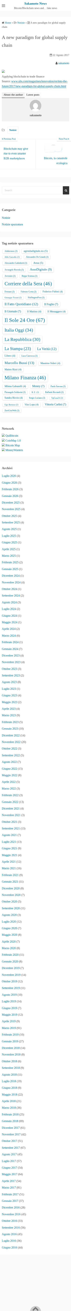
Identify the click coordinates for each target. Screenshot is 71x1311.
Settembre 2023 (11, 675)
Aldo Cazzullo (12, 257)
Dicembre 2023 (11, 655)
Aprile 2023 (9, 708)
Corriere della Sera (28, 283)
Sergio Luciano (37, 398)
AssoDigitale (41, 269)
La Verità (46, 349)
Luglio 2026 (9, 475)
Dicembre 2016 (11, 1207)
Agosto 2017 (9, 1154)
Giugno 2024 (9, 615)
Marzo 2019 (9, 1028)
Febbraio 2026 (10, 489)
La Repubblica (22, 339)
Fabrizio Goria (28, 291)
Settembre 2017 (11, 1147)
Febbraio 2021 (10, 875)
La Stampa (18, 348)
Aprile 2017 (9, 1181)
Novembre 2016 (11, 1214)
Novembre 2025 (11, 509)
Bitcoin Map (12, 445)
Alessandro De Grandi (37, 257)
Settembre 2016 (11, 1227)
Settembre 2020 (11, 908)
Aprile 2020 (9, 941)
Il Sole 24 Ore (25, 320)
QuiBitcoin (11, 435)
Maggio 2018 (9, 1094)
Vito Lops (32, 404)
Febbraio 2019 (10, 1034)
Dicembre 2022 (11, 735)
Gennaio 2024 (10, 648)
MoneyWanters (14, 450)
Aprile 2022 (9, 781)
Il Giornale (13, 311)
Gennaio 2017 (10, 1200)
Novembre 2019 (11, 974)
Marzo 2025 (9, 555)
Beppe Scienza (29, 276)
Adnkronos (11, 251)
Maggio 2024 (9, 622)
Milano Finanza (25, 377)
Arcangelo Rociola (14, 269)
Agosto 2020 (9, 914)
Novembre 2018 (11, 1054)
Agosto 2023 (9, 682)
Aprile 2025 (9, 549)
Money (38, 386)
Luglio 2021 (9, 841)
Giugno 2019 (9, 1008)
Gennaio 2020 (10, 961)
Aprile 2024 (9, 628)
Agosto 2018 (9, 1074)
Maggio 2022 (9, 775)
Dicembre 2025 (11, 502)
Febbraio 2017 (10, 1194)
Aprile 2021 (9, 861)
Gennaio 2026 (10, 495)
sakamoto (63, 63)
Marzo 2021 (9, 868)
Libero (10, 355)
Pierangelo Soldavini (15, 392)
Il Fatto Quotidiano (21, 304)
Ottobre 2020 (9, 901)
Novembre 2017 (11, 1134)
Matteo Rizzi (13, 369)
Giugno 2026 (9, 482)
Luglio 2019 (9, 1001)
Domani (10, 291)
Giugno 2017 (9, 1167)
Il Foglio (51, 304)
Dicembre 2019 (11, 968)
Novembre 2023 (11, 662)
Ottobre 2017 (9, 1140)
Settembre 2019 (11, 988)
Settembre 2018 (11, 1067)
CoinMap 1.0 (13, 440)
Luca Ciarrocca (29, 356)
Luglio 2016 (9, 1240)
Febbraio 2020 (10, 954)
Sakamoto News (35, 3)
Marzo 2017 (9, 1187)
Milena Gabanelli (15, 386)
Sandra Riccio (14, 397)
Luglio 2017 (9, 1161)
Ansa (38, 262)
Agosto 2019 (9, 994)
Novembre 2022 (11, 742)
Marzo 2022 (9, 788)
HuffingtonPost (36, 297)
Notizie (13, 130)
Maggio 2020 (9, 934)
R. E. (35, 392)
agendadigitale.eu (36, 250)
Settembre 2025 (11, 522)
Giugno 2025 (9, 542)
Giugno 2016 (9, 1247)
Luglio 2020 (9, 921)
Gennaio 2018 (10, 1121)
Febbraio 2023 (10, 722)
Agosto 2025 (9, 529)
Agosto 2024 (9, 602)
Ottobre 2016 (9, 1220)
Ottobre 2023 (9, 668)
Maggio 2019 (9, 1014)
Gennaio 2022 (10, 801)
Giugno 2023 (9, 695)
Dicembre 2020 (11, 888)
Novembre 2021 (11, 815)
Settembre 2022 (11, 755)
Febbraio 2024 (10, 642)
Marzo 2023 (9, 715)
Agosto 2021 (9, 835)
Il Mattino (34, 311)
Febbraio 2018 (10, 1114)
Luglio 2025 (9, 535)
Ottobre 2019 (9, 981)
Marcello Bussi (19, 363)
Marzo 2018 (9, 1107)
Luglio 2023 (9, 688)
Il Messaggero (57, 311)
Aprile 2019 (9, 1021)
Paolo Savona (58, 386)
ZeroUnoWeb (12, 410)
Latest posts (32, 94)
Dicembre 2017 (11, 1127)
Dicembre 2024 (11, 575)
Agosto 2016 (9, 1234)
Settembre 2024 (11, 595)
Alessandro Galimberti (16, 263)
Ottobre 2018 (9, 1061)
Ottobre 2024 (9, 589)
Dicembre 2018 (11, 1047)
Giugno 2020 (9, 928)
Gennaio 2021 (10, 881)
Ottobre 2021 (9, 821)
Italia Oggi (19, 329)
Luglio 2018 (9, 1081)
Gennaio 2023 (10, 728)
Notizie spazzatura (12, 224)
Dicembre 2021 (11, 808)
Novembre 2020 (11, 894)
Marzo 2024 (9, 635)
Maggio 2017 (9, 1174)
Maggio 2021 (9, 855)
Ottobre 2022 (9, 748)
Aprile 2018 (9, 1101)
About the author (13, 94)
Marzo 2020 (9, 948)
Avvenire (10, 276)
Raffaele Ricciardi (54, 392)
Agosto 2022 (9, 761)
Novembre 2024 (11, 582)
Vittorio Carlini (55, 404)
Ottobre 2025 (9, 515)
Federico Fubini (53, 291)
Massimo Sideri (50, 363)
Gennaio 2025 (10, 569)
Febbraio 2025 (10, 562)
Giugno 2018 (9, 1087)
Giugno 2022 (9, 768)
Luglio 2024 (9, 608)
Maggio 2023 (9, 702)
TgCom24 (57, 398)
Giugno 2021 (9, 848)
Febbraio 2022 (10, 795)
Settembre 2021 (11, 828)
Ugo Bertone (11, 405)
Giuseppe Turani (13, 298)
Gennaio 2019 (10, 1041)
